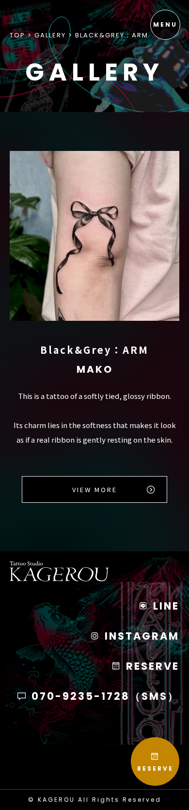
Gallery (50, 35)
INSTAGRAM (140, 636)
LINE (164, 606)
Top (17, 35)
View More (94, 489)
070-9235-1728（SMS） (103, 696)
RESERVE (155, 768)
